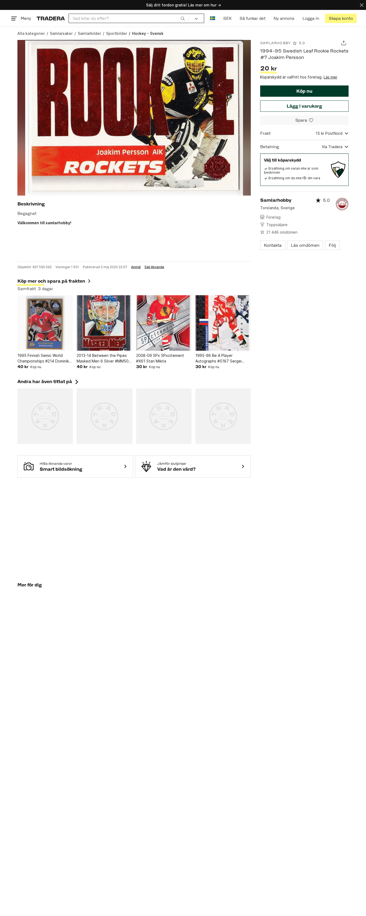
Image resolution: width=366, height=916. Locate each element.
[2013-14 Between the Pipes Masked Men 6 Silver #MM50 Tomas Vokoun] (104, 323)
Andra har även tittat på (48, 381)
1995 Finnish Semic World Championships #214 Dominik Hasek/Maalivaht (43, 358)
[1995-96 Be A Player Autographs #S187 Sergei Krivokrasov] (223, 323)
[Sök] (183, 18)
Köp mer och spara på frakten (51, 281)
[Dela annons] (344, 43)
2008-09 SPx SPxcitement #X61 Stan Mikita (160, 358)
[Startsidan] (51, 18)
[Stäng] (361, 5)
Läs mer (330, 77)
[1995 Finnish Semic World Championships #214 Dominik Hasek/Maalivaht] (45, 323)
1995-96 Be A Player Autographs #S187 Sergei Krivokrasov (218, 358)
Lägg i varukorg (304, 106)
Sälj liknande (154, 267)
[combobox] (129, 18)
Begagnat (26, 213)
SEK (227, 18)
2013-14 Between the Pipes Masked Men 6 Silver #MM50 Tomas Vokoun (103, 358)
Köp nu (304, 91)
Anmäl (136, 267)
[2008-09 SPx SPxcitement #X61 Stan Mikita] (164, 323)
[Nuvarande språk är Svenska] (212, 18)
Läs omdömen (305, 245)
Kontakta (273, 245)
